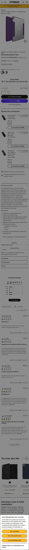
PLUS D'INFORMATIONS (14, 540)
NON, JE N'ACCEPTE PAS (14, 536)
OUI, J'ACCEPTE (14, 531)
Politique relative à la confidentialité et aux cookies (13, 546)
